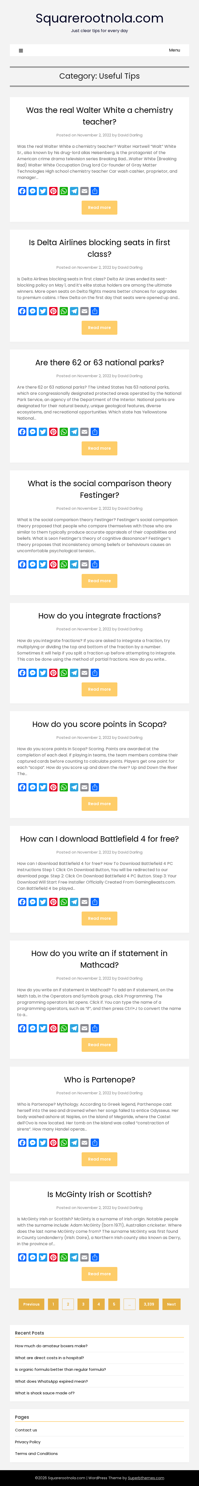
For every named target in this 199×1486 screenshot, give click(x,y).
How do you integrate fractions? (99, 615)
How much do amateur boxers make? (51, 1346)
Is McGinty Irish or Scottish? (99, 1194)
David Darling (130, 135)
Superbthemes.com (146, 1478)
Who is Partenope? (99, 1079)
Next (171, 1304)
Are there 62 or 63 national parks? (99, 362)
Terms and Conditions (36, 1453)
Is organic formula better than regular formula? (60, 1369)
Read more (99, 207)
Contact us (26, 1430)
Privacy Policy (27, 1442)
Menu (174, 50)
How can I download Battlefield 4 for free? (99, 838)
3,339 (149, 1304)
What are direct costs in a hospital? (49, 1357)
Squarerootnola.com (99, 18)
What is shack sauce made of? (45, 1393)
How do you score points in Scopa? (99, 724)
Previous (31, 1304)
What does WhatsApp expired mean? (51, 1381)
